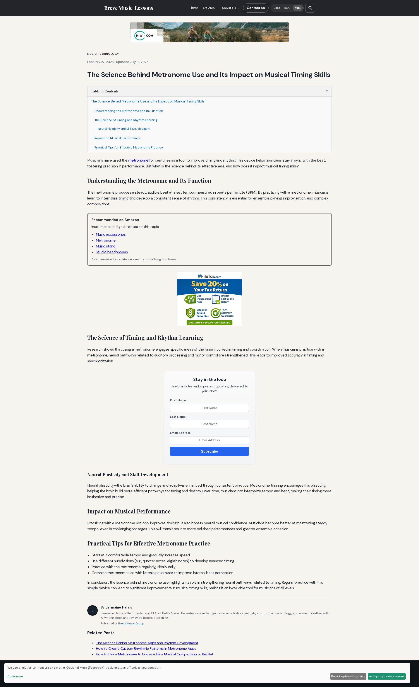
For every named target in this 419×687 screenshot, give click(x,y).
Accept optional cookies (386, 676)
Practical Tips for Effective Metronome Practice (128, 147)
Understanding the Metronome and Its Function (128, 111)
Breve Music (128, 8)
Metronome (106, 240)
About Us (229, 8)
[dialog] (207, 673)
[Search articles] (310, 8)
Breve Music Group (131, 623)
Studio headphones (112, 252)
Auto (298, 8)
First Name (178, 400)
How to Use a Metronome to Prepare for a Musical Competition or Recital (154, 654)
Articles (209, 8)
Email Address (180, 433)
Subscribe (209, 451)
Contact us (256, 8)
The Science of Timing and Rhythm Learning (125, 120)
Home (194, 8)
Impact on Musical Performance (117, 138)
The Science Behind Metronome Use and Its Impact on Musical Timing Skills (147, 101)
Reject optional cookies (348, 676)
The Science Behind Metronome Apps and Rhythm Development (147, 643)
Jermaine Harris (119, 607)
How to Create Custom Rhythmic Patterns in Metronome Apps (146, 648)
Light (277, 8)
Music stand (105, 246)
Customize (15, 676)
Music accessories (111, 234)
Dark (287, 8)
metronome (138, 160)
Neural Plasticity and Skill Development (124, 129)
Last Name (177, 417)
